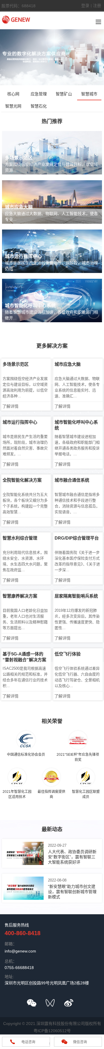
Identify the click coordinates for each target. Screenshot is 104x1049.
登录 (85, 5)
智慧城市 (89, 94)
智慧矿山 (64, 94)
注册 (97, 5)
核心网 (13, 94)
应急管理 (39, 94)
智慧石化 (39, 106)
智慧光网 (13, 106)
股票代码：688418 (18, 5)
